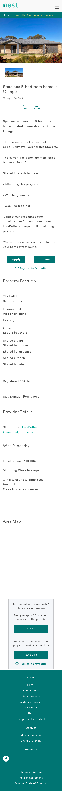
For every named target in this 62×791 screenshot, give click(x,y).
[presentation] (14, 72)
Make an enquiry (31, 735)
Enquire (44, 259)
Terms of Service (31, 772)
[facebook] (6, 759)
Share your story (31, 741)
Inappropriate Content (31, 719)
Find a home (31, 691)
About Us (31, 708)
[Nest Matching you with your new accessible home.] (10, 5)
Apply (16, 259)
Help (31, 713)
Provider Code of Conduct (31, 783)
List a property (31, 696)
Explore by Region (31, 702)
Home (7, 15)
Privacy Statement (31, 778)
